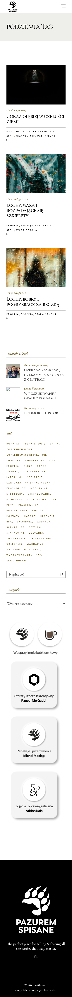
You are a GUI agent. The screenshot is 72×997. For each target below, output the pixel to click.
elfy (52, 460)
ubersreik (14, 543)
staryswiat (15, 532)
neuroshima (36, 499)
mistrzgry (14, 493)
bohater (13, 443)
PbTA (10, 505)
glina (28, 466)
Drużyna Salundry (21, 131)
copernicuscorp (19, 449)
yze (38, 555)
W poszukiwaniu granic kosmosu (40, 396)
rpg (9, 521)
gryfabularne (34, 471)
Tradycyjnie (25, 136)
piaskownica (28, 505)
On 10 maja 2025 (34, 408)
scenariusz (15, 527)
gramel (12, 471)
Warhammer (46, 136)
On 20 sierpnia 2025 (36, 365)
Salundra (24, 521)
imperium (13, 477)
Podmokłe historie (42, 413)
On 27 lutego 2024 (17, 199)
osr (54, 499)
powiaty (13, 516)
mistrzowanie (39, 493)
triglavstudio (42, 538)
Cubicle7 (13, 460)
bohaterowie (35, 443)
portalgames (17, 510)
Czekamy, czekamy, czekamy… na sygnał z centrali (44, 375)
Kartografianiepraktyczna (28, 482)
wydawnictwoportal (23, 549)
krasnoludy (16, 488)
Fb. (36, 956)
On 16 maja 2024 (16, 110)
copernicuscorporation (26, 454)
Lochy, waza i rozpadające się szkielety (24, 210)
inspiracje (34, 477)
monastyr (14, 499)
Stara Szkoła (26, 230)
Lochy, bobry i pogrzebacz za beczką (32, 302)
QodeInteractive (47, 990)
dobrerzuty (34, 460)
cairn (54, 443)
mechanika (39, 488)
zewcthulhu (16, 560)
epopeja (12, 466)
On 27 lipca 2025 (34, 388)
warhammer (36, 543)
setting (35, 527)
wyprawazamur (18, 555)
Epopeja (12, 225)
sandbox (44, 521)
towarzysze (16, 538)
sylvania (36, 532)
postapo (39, 510)
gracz (42, 466)
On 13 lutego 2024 (17, 293)
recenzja (47, 516)
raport (30, 516)
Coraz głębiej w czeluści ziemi (35, 119)
